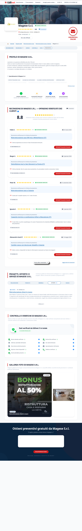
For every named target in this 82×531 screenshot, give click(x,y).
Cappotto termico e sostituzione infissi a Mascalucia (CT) (31, 217)
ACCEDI (58, 2)
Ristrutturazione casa (29, 43)
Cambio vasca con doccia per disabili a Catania (27, 245)
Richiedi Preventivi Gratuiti (63, 147)
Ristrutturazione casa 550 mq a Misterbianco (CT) (28, 138)
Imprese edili (19, 43)
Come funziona (19, 2)
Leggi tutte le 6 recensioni (68, 262)
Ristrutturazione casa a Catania (43, 43)
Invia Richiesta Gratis (41, 451)
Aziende (12, 43)
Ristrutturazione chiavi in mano (20, 292)
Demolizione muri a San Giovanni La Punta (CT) (28, 164)
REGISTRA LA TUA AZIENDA (70, 2)
